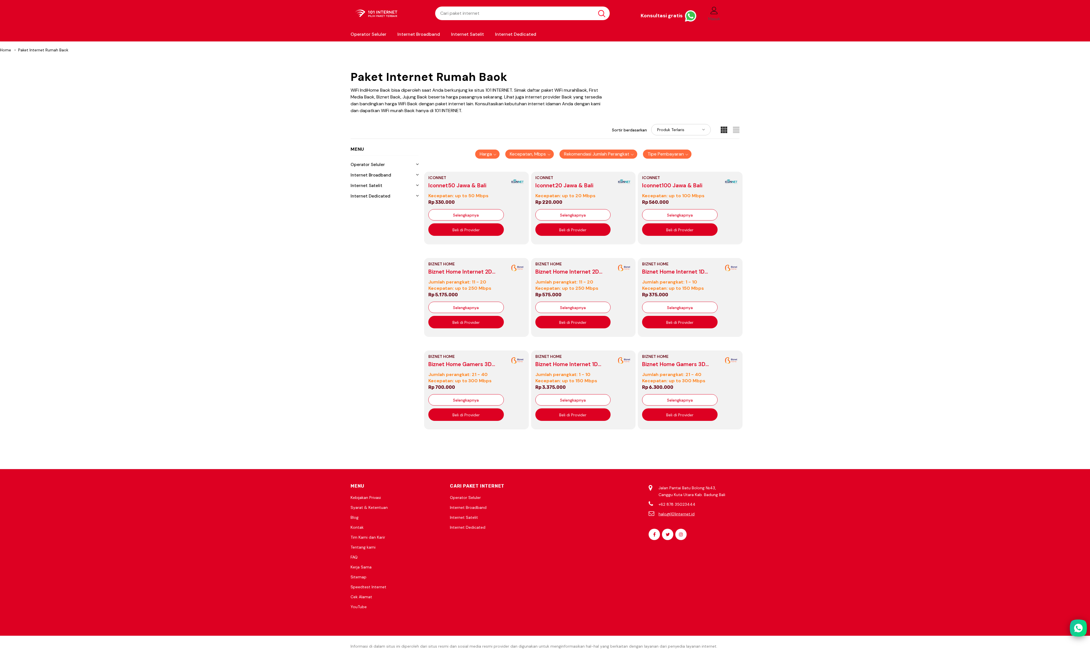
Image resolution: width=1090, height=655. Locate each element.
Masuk (714, 18)
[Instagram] (681, 534)
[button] (487, 154)
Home (5, 50)
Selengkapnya (466, 215)
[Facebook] (654, 534)
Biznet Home (441, 263)
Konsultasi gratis (662, 15)
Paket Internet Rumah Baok (43, 50)
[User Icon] (714, 10)
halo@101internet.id (677, 514)
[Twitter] (667, 534)
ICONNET (437, 177)
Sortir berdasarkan (629, 130)
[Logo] (389, 13)
